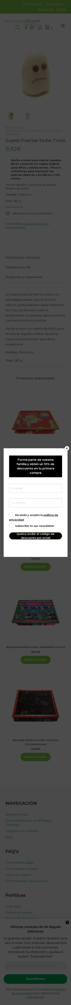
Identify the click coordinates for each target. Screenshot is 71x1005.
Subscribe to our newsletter (34, 526)
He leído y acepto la (33, 517)
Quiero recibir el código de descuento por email (35, 536)
